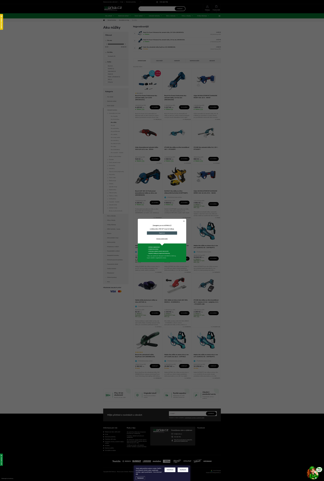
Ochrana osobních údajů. (162, 238)
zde (137, 474)
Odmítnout (170, 470)
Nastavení (140, 478)
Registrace (162, 233)
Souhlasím (183, 470)
